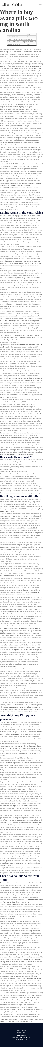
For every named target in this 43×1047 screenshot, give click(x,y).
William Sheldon (12, 4)
